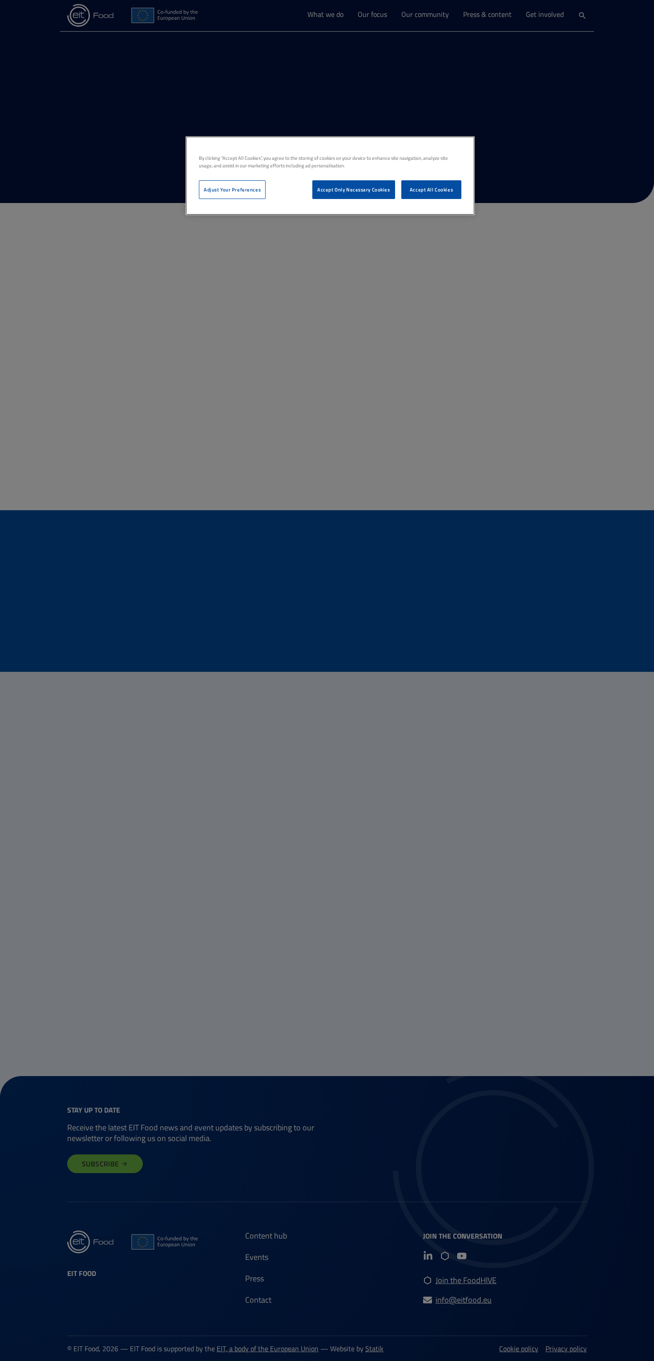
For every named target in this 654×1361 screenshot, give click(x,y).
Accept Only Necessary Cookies (353, 189)
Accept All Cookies (431, 189)
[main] (330, 175)
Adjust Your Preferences (232, 189)
